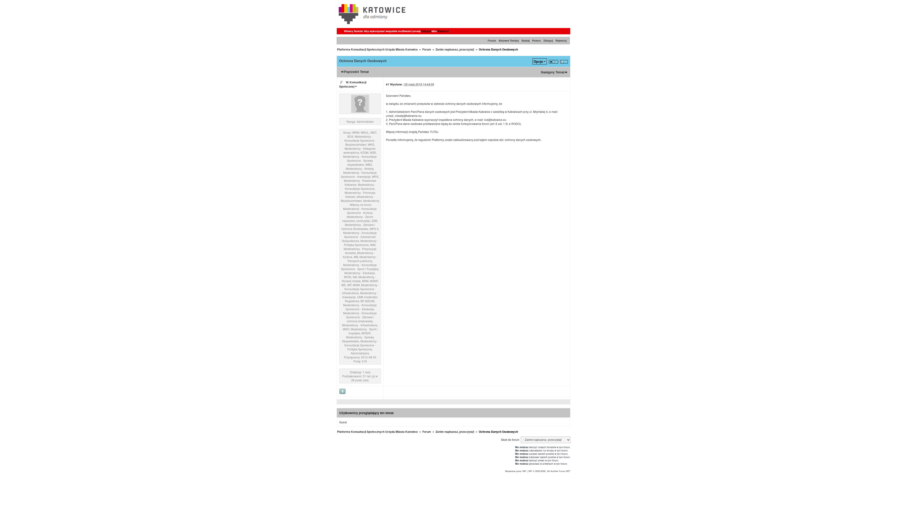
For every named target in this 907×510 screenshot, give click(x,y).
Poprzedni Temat (356, 71)
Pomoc (536, 40)
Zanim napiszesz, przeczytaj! (455, 49)
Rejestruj (443, 31)
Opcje (538, 61)
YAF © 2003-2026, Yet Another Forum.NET (549, 471)
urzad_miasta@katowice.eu (404, 116)
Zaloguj (426, 31)
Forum (492, 40)
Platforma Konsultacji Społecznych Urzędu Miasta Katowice (377, 49)
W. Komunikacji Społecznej (352, 84)
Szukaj (526, 40)
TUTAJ (434, 132)
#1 (387, 84)
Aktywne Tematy (509, 40)
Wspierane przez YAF (515, 471)
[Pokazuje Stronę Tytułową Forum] (372, 25)
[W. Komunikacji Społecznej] (360, 111)
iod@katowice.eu (495, 120)
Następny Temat (552, 72)
